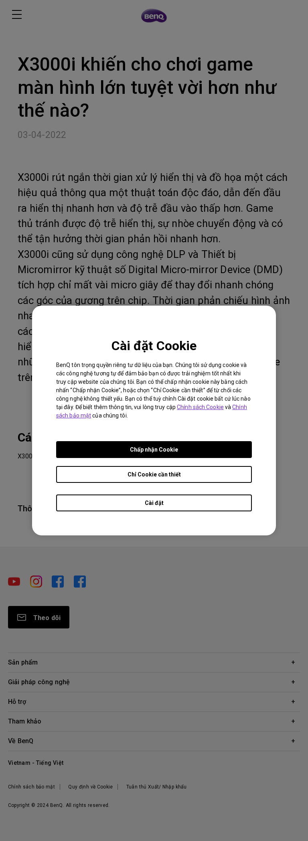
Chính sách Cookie (200, 407)
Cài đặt (154, 503)
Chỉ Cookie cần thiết (154, 474)
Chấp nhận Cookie (154, 449)
